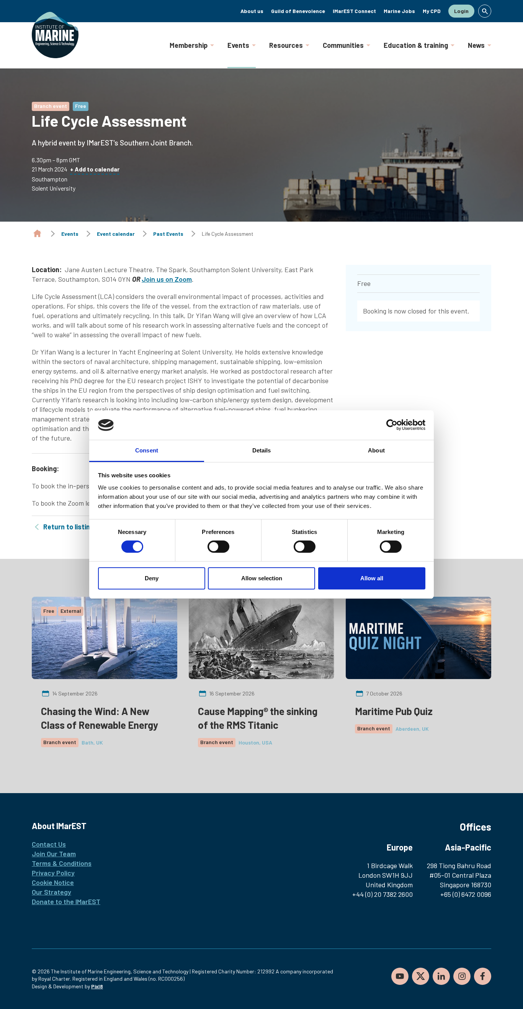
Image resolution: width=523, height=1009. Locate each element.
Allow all (371, 578)
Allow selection (261, 578)
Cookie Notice (53, 882)
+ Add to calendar (94, 169)
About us (251, 11)
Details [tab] (261, 450)
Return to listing (68, 526)
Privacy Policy (53, 873)
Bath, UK (92, 742)
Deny (152, 578)
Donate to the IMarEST (66, 901)
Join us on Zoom (167, 279)
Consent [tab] (146, 450)
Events (238, 45)
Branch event (50, 106)
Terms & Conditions (62, 863)
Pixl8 (97, 986)
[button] (484, 11)
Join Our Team (54, 853)
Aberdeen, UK (412, 728)
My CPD (432, 11)
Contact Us (49, 844)
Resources (286, 45)
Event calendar (116, 233)
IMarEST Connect (354, 11)
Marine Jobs (399, 11)
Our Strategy (51, 892)
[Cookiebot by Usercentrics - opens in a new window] (391, 425)
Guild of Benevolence (298, 11)
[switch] (218, 546)
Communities (343, 45)
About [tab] (376, 450)
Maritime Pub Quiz (394, 711)
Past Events (168, 233)
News (476, 45)
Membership (189, 45)
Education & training (416, 45)
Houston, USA (255, 742)
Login (461, 11)
